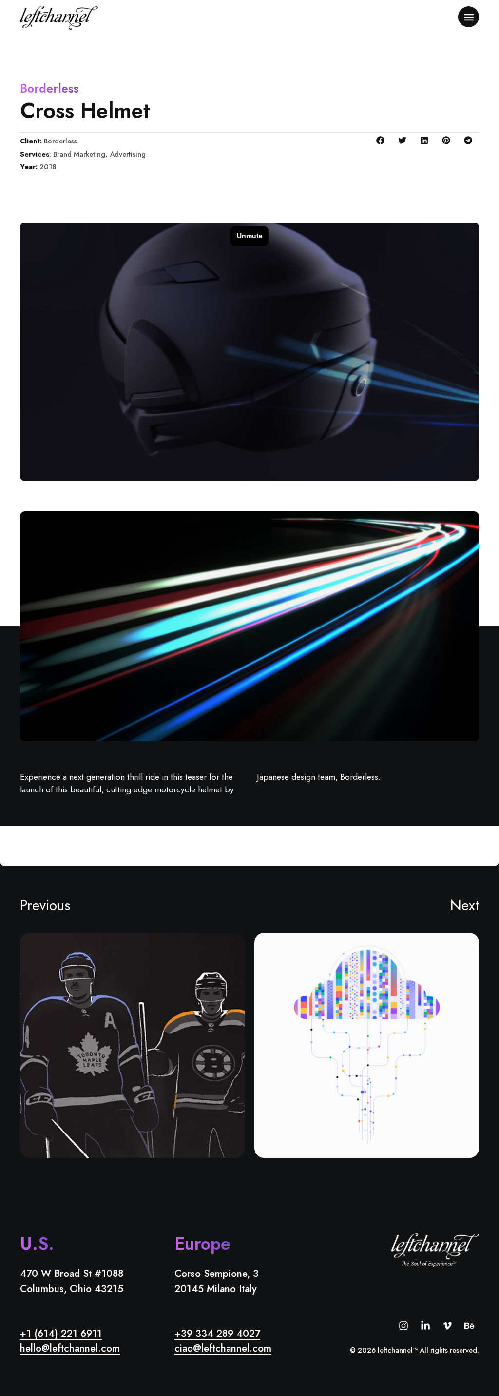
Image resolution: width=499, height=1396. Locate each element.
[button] (468, 16)
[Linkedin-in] (425, 1325)
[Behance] (469, 1325)
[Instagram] (403, 1325)
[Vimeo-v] (447, 1325)
